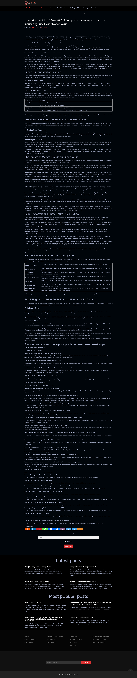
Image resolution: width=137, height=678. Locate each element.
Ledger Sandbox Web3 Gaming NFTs (84, 567)
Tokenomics (74, 3)
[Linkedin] (33, 529)
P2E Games (89, 3)
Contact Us (109, 3)
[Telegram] (74, 529)
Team (81, 3)
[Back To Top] (130, 670)
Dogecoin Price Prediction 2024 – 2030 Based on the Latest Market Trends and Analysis (90, 603)
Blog (57, 3)
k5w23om (44, 27)
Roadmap (64, 3)
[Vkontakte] (57, 529)
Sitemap (26, 636)
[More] (80, 529)
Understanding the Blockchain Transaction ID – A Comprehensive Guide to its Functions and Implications (43, 619)
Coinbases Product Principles (81, 617)
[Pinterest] (39, 529)
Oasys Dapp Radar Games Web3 (36, 582)
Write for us (73, 645)
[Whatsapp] (45, 529)
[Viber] (62, 529)
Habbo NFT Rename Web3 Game (83, 582)
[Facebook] (51, 529)
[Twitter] (68, 529)
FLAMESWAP (98, 3)
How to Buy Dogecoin (32, 602)
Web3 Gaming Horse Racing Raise (37, 567)
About (51, 3)
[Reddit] (27, 529)
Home (44, 3)
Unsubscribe (70, 541)
